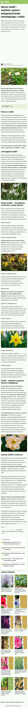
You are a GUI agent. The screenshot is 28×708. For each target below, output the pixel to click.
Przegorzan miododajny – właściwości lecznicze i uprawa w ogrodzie (21, 611)
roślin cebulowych (21, 523)
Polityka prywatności (19, 702)
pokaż (10, 106)
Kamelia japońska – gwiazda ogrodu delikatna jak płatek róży (20, 652)
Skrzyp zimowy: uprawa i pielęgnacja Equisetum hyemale (21, 672)
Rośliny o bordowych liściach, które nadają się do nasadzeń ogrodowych (6, 631)
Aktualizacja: (19, 65)
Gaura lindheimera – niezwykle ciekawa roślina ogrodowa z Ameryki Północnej (6, 672)
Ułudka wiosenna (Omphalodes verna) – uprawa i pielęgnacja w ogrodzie (20, 590)
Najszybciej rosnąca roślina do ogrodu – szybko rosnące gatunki (6, 693)
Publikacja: (8, 65)
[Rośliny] (5, 2)
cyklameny (21, 353)
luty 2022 (6, 527)
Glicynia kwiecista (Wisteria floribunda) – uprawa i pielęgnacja (7, 590)
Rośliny (3, 529)
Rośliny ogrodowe (12, 529)
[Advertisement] (14, 48)
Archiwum (12, 702)
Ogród (6, 529)
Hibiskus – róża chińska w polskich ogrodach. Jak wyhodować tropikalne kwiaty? (7, 611)
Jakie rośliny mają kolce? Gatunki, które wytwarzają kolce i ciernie (6, 652)
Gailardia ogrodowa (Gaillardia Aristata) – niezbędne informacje (20, 692)
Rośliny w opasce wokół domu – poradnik (21, 630)
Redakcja (7, 702)
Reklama (2, 702)
